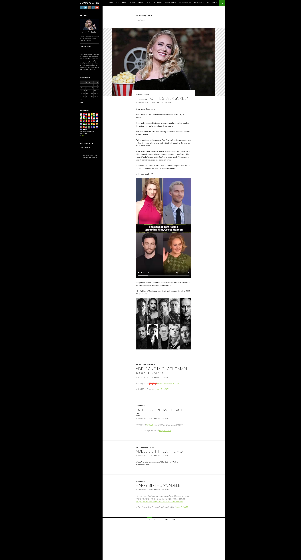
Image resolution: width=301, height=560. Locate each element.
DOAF (154, 103)
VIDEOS (141, 3)
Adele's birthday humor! (161, 451)
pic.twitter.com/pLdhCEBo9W (169, 501)
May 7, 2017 (162, 389)
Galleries (83, 16)
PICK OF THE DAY (199, 3)
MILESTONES (158, 3)
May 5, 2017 (182, 507)
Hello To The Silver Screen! (163, 98)
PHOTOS (132, 3)
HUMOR (214, 3)
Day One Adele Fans (89, 3)
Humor (139, 447)
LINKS (148, 3)
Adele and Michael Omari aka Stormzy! (161, 370)
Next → (175, 520)
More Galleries (86, 46)
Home (111, 3)
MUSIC (124, 3)
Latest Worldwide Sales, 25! (161, 412)
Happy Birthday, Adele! (159, 485)
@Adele (149, 424)
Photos (139, 364)
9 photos (93, 31)
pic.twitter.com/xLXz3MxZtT (169, 383)
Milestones (140, 406)
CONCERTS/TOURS (185, 3)
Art (208, 3)
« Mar (81, 102)
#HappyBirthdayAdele (146, 501)
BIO (117, 3)
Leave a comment (165, 103)
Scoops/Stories (170, 3)
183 (166, 520)
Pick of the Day (149, 364)
